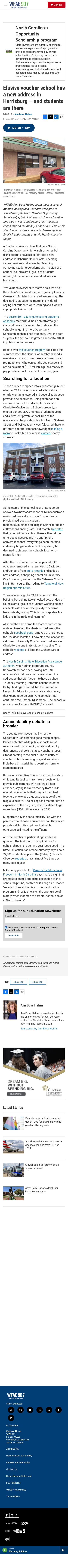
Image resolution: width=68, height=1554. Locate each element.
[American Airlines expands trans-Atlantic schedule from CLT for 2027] (13, 1146)
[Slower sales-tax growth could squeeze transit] (13, 1170)
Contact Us (11, 1469)
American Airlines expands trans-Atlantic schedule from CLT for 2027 (43, 1145)
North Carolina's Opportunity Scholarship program (36, 34)
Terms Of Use (13, 1496)
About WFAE (12, 1449)
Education (18, 982)
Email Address (12, 916)
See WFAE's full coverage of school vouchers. (28, 712)
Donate (57, 4)
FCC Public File (13, 1483)
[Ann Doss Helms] (10, 1009)
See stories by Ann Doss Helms (39, 1028)
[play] (5, 1550)
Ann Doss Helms (23, 114)
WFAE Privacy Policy (16, 1490)
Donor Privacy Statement (18, 1476)
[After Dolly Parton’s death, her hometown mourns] (13, 1193)
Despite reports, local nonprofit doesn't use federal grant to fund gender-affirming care (43, 1122)
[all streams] (64, 1550)
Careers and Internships (18, 1462)
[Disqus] (34, 1262)
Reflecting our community (19, 1456)
